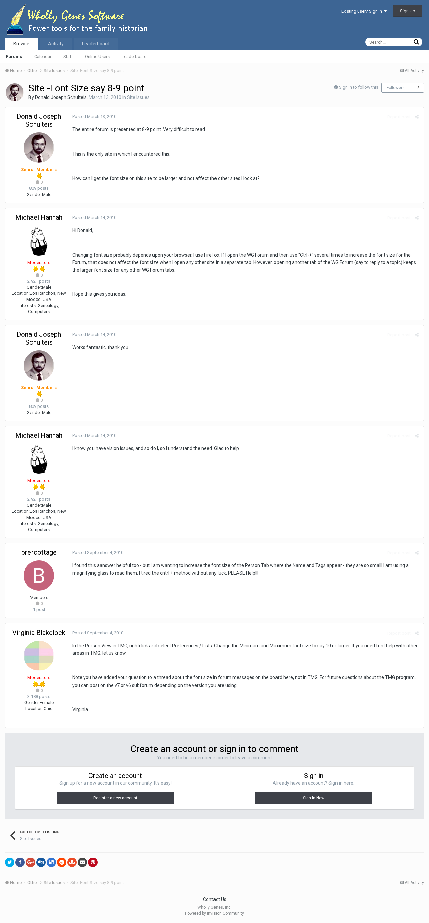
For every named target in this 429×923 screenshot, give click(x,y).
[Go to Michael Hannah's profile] (39, 240)
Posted (94, 116)
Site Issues (138, 97)
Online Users (97, 56)
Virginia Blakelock (38, 633)
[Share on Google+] (30, 862)
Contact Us (214, 899)
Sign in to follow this (358, 87)
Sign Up (407, 10)
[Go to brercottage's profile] (39, 575)
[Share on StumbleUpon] (72, 862)
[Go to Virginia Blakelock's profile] (39, 656)
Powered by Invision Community (214, 913)
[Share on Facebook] (20, 862)
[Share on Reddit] (61, 862)
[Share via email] (82, 862)
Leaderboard (134, 56)
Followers (396, 87)
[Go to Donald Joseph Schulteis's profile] (15, 92)
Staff (68, 56)
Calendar (42, 56)
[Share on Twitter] (9, 862)
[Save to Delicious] (51, 862)
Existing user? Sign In (362, 11)
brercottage (39, 552)
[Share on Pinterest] (93, 862)
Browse (21, 43)
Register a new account (115, 798)
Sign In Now (313, 798)
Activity (56, 43)
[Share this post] (417, 116)
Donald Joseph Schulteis (61, 97)
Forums (14, 56)
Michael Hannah (38, 217)
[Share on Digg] (41, 862)
